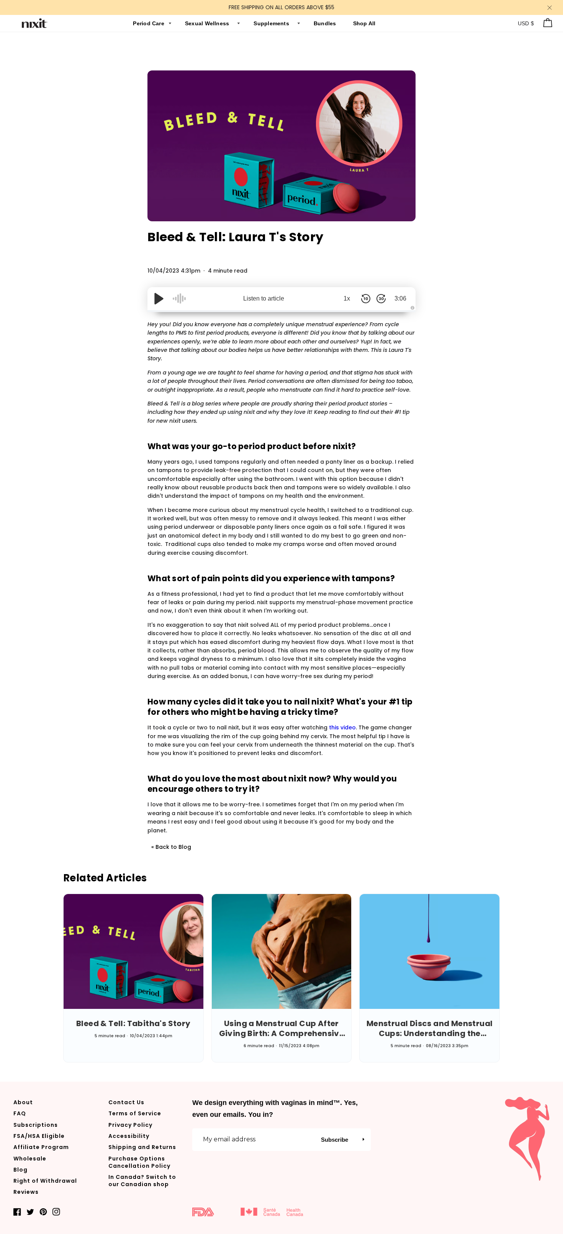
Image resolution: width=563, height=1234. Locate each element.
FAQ (19, 1113)
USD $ (526, 23)
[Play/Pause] (159, 298)
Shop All (364, 23)
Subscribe (334, 1139)
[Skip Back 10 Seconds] (365, 298)
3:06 (400, 298)
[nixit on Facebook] (17, 1211)
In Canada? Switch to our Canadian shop (142, 1180)
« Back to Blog (171, 847)
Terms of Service (134, 1113)
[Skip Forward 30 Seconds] (381, 298)
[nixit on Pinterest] (43, 1211)
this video (342, 727)
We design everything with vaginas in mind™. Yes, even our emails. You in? (275, 1108)
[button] (363, 1139)
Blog (20, 1170)
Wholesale (29, 1158)
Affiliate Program (41, 1147)
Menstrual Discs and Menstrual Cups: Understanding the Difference (430, 1028)
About (23, 1102)
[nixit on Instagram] (56, 1211)
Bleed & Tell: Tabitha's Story (133, 1023)
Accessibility (128, 1136)
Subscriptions (35, 1125)
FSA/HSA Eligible (39, 1136)
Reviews (26, 1192)
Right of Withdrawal (45, 1181)
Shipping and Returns (142, 1147)
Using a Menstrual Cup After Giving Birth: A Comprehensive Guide (281, 1028)
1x (347, 298)
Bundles (326, 23)
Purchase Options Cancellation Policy (139, 1162)
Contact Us (126, 1102)
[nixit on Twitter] (30, 1211)
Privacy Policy (130, 1125)
